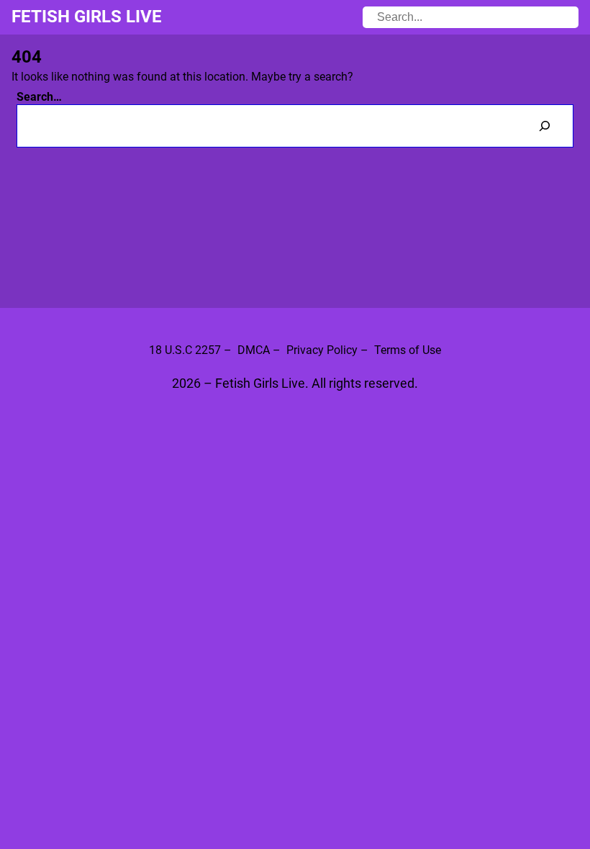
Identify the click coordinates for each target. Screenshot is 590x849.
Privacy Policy (322, 350)
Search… (39, 97)
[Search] (544, 125)
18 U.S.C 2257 (185, 350)
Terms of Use (407, 350)
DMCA (253, 350)
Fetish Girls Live (87, 16)
